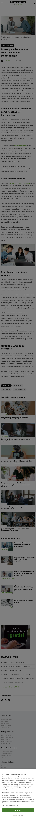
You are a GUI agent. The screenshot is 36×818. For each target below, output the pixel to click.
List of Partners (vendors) (10, 805)
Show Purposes (18, 815)
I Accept (18, 810)
